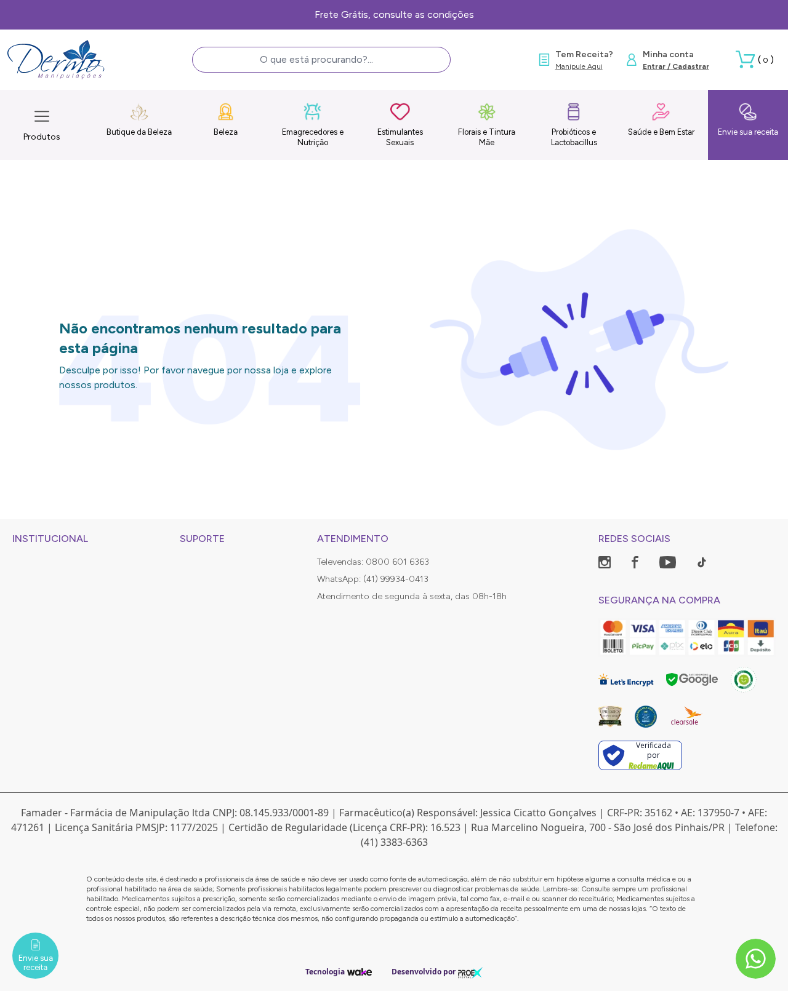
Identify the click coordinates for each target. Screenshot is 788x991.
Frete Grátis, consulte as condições (394, 14)
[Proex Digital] (470, 971)
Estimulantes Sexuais (400, 137)
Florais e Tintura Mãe (486, 137)
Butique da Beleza (139, 132)
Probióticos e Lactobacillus (574, 137)
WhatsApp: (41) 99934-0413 (372, 579)
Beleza (226, 132)
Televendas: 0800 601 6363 (373, 562)
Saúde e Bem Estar (661, 132)
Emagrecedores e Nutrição (313, 137)
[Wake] (359, 971)
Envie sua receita (748, 132)
